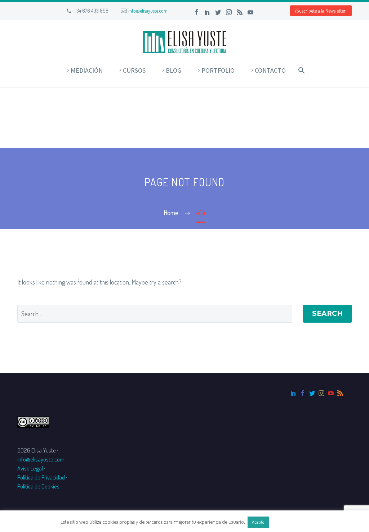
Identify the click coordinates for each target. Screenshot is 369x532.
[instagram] (321, 393)
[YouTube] (250, 12)
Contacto (270, 70)
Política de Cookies (38, 486)
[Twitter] (218, 12)
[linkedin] (293, 393)
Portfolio (218, 70)
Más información (289, 521)
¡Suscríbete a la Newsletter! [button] (321, 11)
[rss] (340, 393)
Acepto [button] (258, 522)
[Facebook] (196, 12)
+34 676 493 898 (91, 11)
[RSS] (239, 12)
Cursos (134, 70)
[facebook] (303, 393)
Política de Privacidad (41, 477)
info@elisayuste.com (148, 11)
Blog (173, 70)
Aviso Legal (30, 468)
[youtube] (331, 393)
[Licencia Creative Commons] (33, 421)
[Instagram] (228, 12)
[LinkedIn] (207, 12)
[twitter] (312, 393)
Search (327, 313)
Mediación (87, 70)
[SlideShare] (261, 12)
